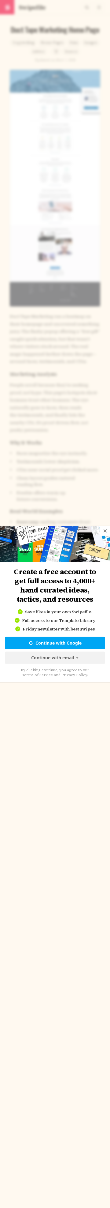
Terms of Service (37, 674)
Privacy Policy (74, 674)
